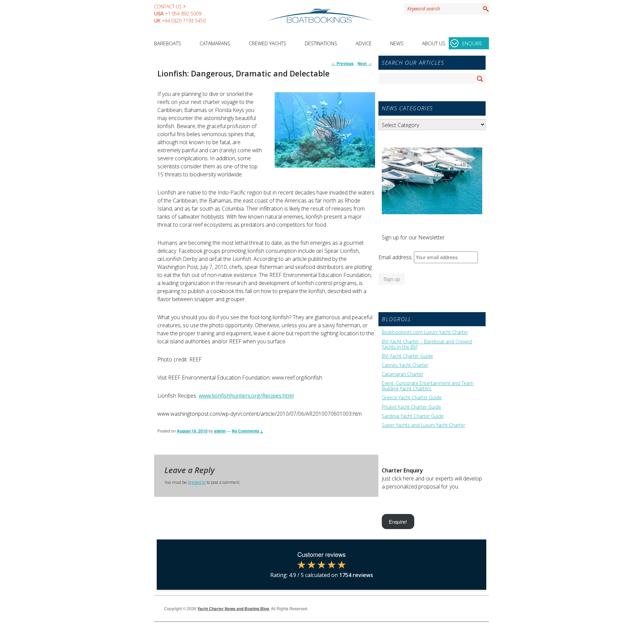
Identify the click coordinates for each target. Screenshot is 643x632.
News (397, 43)
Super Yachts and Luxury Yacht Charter (423, 425)
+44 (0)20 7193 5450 (184, 20)
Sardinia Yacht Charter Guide (413, 416)
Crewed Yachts (267, 43)
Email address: (396, 257)
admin (220, 431)
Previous (343, 63)
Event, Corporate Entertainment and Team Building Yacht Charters (428, 386)
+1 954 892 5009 (183, 13)
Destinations (321, 43)
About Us (433, 43)
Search (484, 8)
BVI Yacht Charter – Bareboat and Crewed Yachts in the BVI (427, 344)
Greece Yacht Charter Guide (412, 397)
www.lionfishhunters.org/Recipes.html (246, 395)
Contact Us (168, 6)
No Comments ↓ (247, 431)
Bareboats (167, 43)
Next (365, 63)
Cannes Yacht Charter (405, 365)
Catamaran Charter (402, 374)
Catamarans (215, 43)
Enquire (472, 43)
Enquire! (398, 521)
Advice (364, 43)
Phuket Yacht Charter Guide (411, 407)
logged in (197, 482)
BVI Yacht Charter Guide (407, 356)
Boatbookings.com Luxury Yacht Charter (425, 332)
